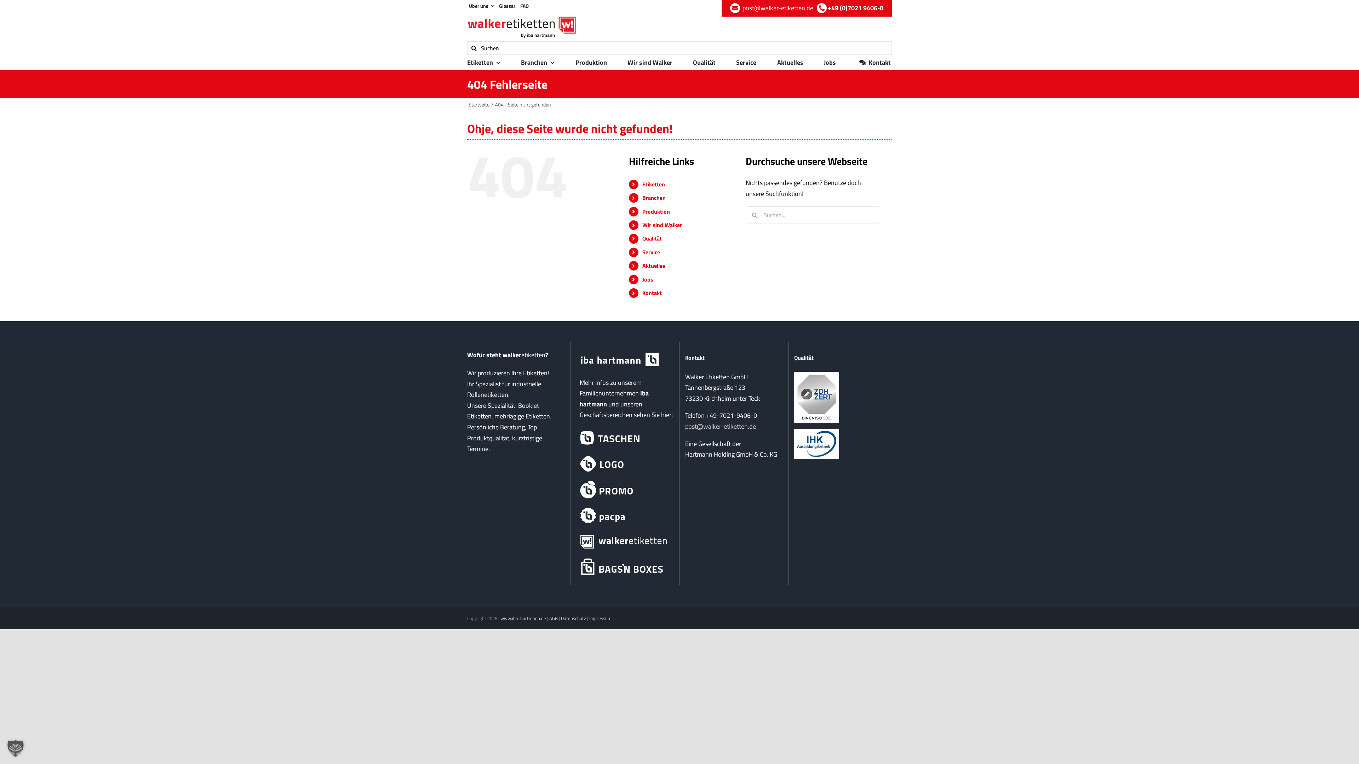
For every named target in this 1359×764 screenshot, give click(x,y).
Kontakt (652, 293)
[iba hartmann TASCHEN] (624, 438)
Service (651, 252)
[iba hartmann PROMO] (624, 490)
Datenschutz (573, 618)
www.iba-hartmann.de (523, 618)
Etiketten (653, 184)
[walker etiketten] (624, 541)
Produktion (656, 211)
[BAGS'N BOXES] (624, 567)
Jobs (647, 279)
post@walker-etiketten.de (720, 426)
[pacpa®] (624, 515)
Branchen (654, 197)
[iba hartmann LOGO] (624, 464)
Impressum (600, 618)
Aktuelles (653, 265)
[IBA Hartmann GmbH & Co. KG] (624, 360)
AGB (553, 618)
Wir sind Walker (662, 225)
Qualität (652, 238)
